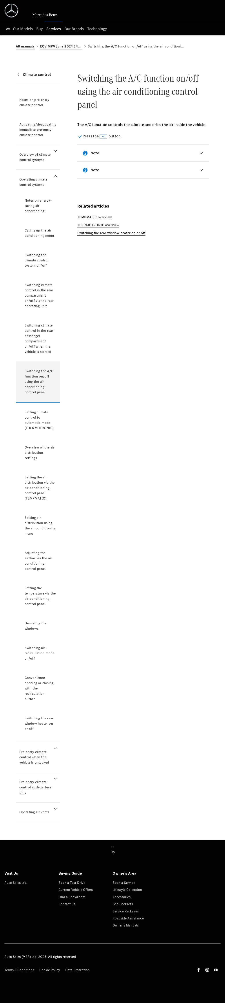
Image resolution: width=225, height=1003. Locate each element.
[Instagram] (207, 970)
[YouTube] (215, 970)
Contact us (66, 904)
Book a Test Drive (71, 882)
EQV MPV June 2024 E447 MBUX (61, 46)
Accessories (121, 897)
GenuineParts (122, 904)
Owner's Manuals (125, 925)
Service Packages (125, 911)
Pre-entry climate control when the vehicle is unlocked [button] (34, 757)
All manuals (25, 46)
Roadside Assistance (128, 918)
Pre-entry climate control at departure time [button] (35, 787)
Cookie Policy (49, 970)
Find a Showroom (71, 897)
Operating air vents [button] (34, 812)
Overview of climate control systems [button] (35, 157)
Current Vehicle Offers (75, 889)
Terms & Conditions (19, 970)
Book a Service (123, 882)
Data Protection (77, 970)
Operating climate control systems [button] (33, 182)
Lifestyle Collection (127, 889)
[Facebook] (198, 970)
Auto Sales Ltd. (15, 882)
